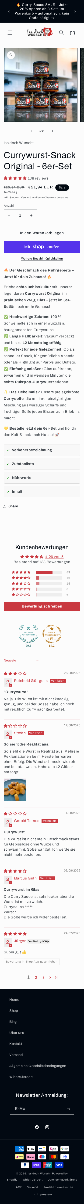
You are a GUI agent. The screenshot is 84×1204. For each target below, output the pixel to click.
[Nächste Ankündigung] (75, 11)
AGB (19, 1187)
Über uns (16, 1033)
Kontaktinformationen (58, 1187)
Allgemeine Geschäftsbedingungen (37, 1066)
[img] (15, 674)
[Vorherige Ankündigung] (9, 11)
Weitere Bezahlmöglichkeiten (42, 258)
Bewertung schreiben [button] (42, 606)
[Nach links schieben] (31, 131)
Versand (26, 197)
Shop (13, 1011)
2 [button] (36, 977)
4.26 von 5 (54, 557)
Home (14, 999)
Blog (13, 1022)
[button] (9, 32)
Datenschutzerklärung (62, 1179)
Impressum (44, 1194)
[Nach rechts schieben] (52, 131)
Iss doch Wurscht (40, 1173)
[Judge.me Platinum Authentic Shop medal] (28, 634)
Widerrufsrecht (21, 1077)
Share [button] (13, 506)
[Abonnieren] (68, 1109)
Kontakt (15, 1044)
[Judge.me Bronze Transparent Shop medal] (51, 634)
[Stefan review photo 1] (15, 789)
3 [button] (43, 977)
